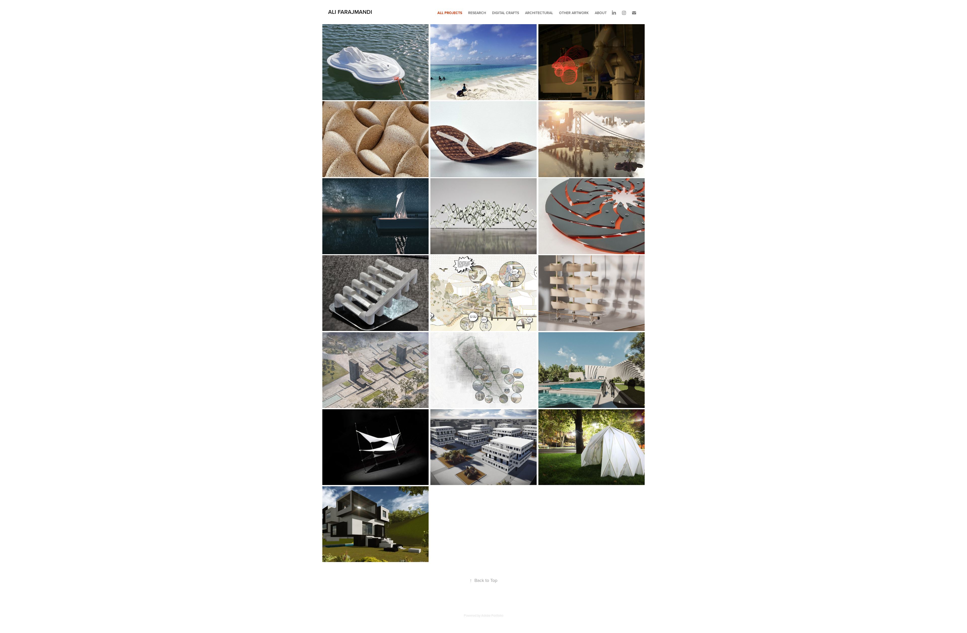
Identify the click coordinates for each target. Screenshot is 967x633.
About (601, 12)
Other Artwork (574, 12)
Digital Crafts (505, 12)
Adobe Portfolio (492, 615)
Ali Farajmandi (350, 12)
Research (477, 12)
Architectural (539, 12)
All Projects (449, 12)
